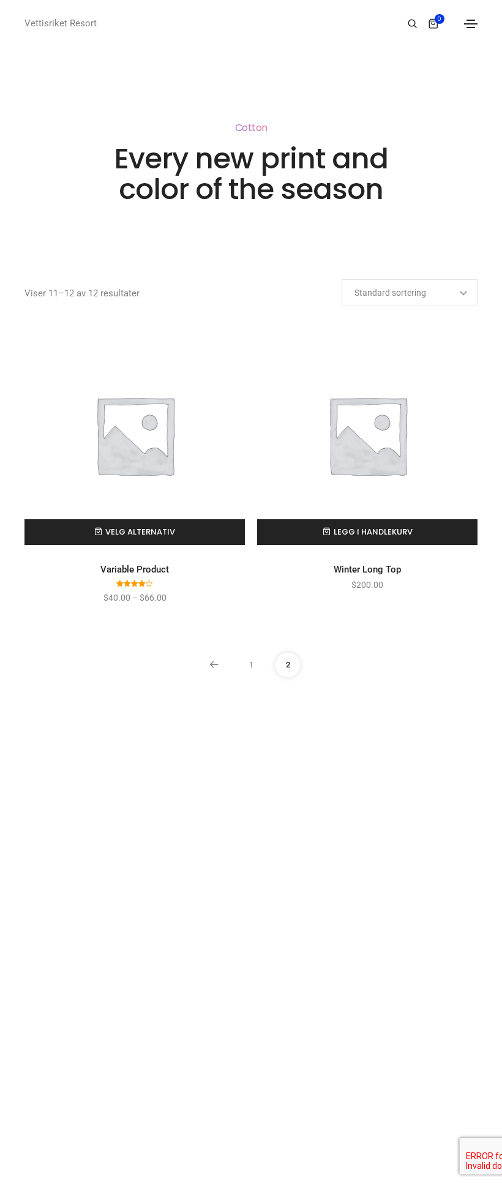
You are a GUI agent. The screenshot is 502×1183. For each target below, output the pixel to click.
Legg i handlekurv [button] (373, 532)
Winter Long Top (367, 569)
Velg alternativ (140, 532)
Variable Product (134, 569)
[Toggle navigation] (471, 24)
